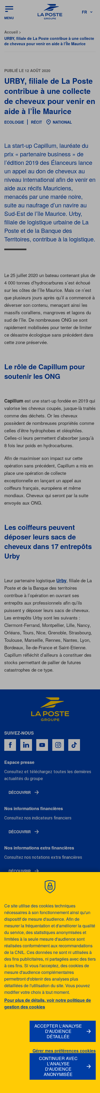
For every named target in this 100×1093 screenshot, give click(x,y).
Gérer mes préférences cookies (64, 1050)
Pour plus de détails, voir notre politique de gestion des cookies (47, 1003)
